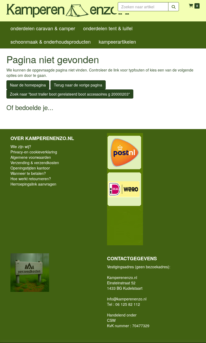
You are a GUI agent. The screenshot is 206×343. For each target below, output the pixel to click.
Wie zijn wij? (20, 146)
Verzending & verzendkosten (34, 162)
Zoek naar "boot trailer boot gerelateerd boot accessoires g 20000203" (70, 94)
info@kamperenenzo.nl (126, 298)
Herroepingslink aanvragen (33, 184)
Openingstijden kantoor (30, 168)
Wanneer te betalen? (28, 173)
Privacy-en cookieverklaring (33, 151)
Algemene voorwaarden (30, 157)
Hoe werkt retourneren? (30, 178)
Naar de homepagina (28, 85)
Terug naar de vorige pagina (78, 85)
